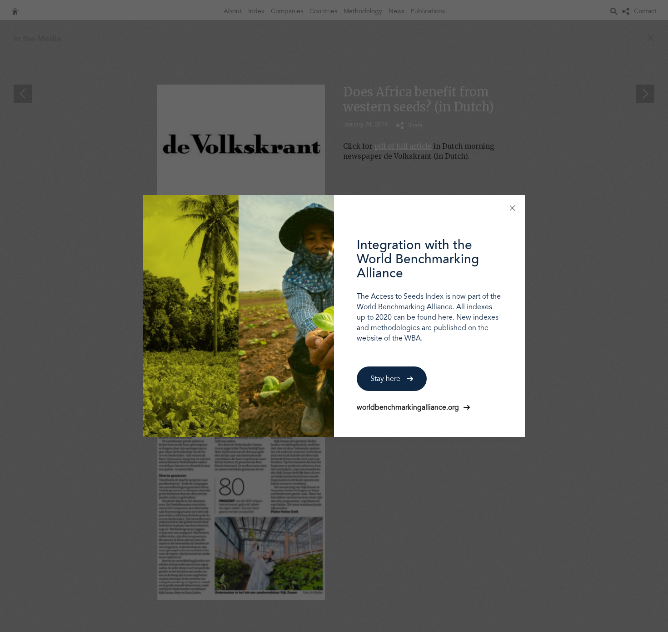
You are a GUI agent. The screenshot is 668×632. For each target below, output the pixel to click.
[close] (512, 208)
